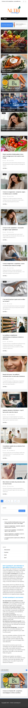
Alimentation (5, 54)
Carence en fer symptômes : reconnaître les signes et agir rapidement (14, 530)
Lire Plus (5, 168)
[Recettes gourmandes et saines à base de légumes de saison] (14, 63)
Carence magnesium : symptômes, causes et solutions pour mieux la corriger (11, 1)
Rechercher (4, 507)
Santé (4, 113)
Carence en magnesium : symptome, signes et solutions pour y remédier (14, 526)
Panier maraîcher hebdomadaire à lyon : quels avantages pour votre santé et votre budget (13, 156)
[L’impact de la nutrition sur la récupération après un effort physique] (14, 102)
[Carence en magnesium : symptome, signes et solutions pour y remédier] (14, 121)
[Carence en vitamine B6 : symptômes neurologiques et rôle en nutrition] (14, 83)
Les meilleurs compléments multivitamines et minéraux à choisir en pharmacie (13, 337)
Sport (5, 557)
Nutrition (5, 30)
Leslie (5, 160)
